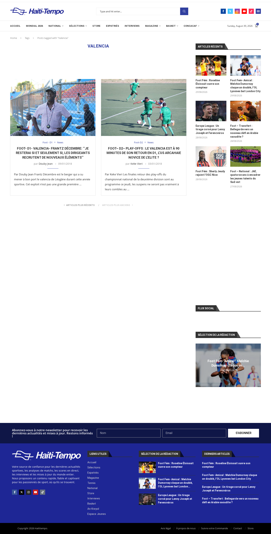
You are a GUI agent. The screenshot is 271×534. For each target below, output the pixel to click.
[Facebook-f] (14, 492)
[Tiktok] (251, 11)
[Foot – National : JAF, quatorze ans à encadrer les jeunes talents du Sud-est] (245, 156)
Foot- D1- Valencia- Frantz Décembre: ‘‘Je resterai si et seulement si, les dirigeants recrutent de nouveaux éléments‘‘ (53, 152)
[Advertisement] (98, 63)
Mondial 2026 (34, 25)
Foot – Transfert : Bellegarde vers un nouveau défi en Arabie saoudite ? (244, 131)
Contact (237, 528)
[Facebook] (223, 11)
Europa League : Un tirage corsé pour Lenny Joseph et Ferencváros (210, 129)
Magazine (151, 25)
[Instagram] (237, 11)
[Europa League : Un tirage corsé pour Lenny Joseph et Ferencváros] (211, 111)
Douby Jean (46, 163)
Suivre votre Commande (214, 528)
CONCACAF (190, 25)
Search (184, 11)
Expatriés (112, 25)
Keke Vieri (137, 163)
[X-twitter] (21, 492)
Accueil (15, 25)
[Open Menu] (258, 11)
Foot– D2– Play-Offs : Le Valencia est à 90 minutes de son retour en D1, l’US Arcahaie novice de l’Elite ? (144, 152)
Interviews (132, 25)
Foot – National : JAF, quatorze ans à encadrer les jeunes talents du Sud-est (245, 177)
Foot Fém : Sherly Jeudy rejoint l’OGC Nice (210, 173)
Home (13, 38)
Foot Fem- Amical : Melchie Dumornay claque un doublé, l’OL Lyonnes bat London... (175, 483)
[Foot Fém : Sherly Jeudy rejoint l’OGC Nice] (211, 156)
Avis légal (166, 528)
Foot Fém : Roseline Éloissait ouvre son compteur (208, 84)
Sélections (76, 25)
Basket (171, 25)
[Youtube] (244, 11)
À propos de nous (186, 528)
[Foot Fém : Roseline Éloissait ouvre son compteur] (211, 65)
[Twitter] (230, 11)
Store (96, 25)
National (54, 25)
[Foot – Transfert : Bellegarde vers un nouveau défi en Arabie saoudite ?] (245, 111)
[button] (198, 365)
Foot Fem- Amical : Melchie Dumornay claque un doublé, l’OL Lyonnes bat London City (245, 86)
